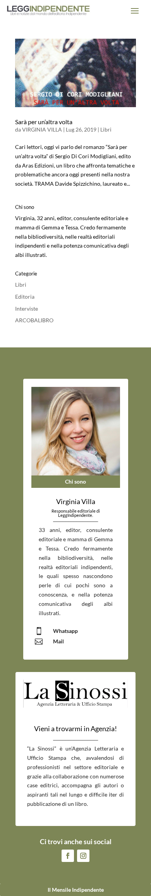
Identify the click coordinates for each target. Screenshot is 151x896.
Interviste (26, 308)
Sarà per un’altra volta (43, 121)
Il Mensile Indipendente (76, 889)
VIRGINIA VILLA (42, 129)
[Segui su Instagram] (83, 856)
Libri (106, 129)
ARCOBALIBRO (34, 320)
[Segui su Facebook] (68, 856)
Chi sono (75, 481)
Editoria (24, 296)
